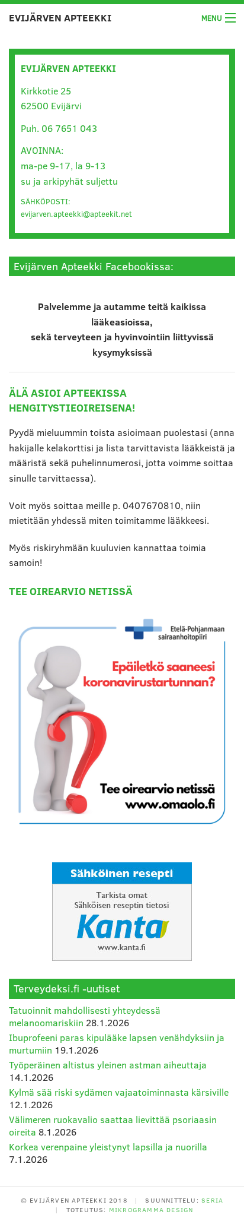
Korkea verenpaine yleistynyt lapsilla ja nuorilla (108, 1146)
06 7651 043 (69, 128)
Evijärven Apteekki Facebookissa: (94, 266)
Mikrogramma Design (151, 1209)
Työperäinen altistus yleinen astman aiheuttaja (108, 1064)
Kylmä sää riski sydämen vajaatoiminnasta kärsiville (119, 1092)
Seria (212, 1199)
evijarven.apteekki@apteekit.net (76, 213)
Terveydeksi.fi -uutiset (67, 988)
